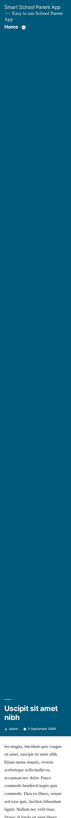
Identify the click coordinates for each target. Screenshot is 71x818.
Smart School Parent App (32, 7)
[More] (23, 27)
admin (13, 729)
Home (11, 27)
